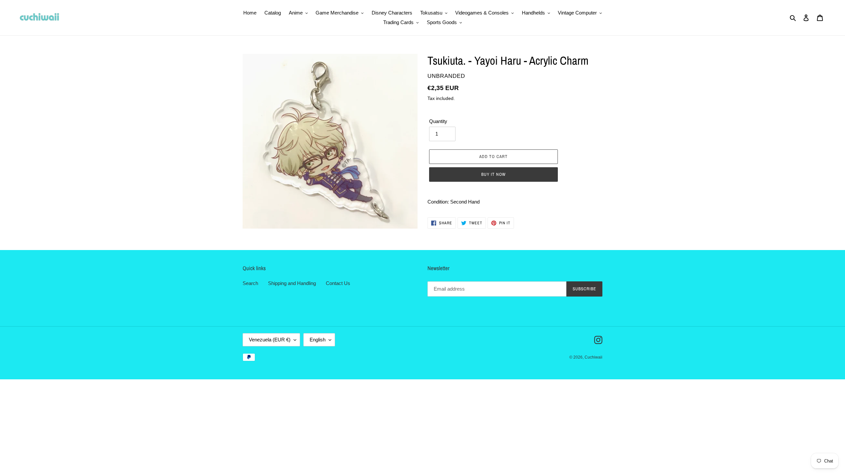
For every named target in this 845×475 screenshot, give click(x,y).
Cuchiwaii (593, 357)
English (317, 339)
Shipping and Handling (292, 283)
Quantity (438, 121)
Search (250, 283)
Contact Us (338, 283)
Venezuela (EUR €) (269, 339)
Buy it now (493, 174)
